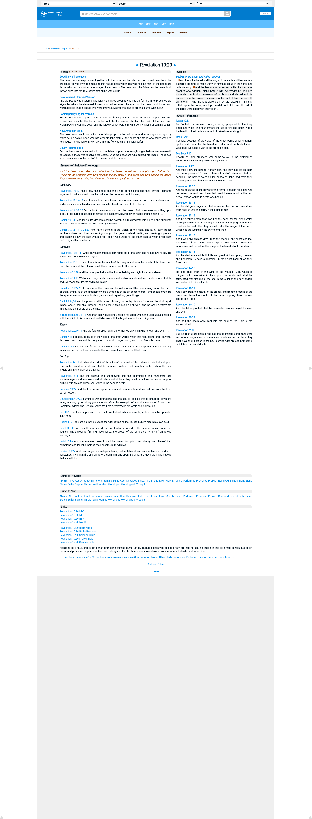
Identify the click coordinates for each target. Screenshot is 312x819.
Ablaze (64, 480)
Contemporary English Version (77, 114)
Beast (86, 480)
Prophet (212, 480)
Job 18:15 (65, 412)
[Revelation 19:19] (4, 375)
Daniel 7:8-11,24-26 (71, 288)
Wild (95, 484)
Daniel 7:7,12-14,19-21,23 (74, 229)
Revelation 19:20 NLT (72, 515)
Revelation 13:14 (185, 215)
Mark (168, 480)
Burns (116, 480)
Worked (103, 484)
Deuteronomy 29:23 (71, 398)
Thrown (88, 484)
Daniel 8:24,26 (68, 301)
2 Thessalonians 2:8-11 (73, 314)
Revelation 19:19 (69, 190)
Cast (122, 480)
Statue (63, 484)
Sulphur (79, 484)
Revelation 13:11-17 (71, 252)
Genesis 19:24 (68, 389)
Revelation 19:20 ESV (72, 518)
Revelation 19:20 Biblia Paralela (78, 531)
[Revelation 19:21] (308, 375)
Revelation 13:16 (185, 251)
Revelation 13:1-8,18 (71, 200)
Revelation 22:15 (69, 278)
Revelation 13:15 (185, 235)
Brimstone (97, 480)
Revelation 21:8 (69, 375)
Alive (71, 480)
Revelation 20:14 (185, 317)
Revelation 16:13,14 (71, 262)
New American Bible (71, 130)
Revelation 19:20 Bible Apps (76, 527)
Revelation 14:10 (69, 362)
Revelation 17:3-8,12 (71, 210)
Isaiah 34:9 (66, 441)
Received (223, 480)
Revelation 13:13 (185, 202)
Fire (148, 480)
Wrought (140, 484)
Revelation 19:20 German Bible (77, 542)
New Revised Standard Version (77, 97)
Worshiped (114, 484)
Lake (162, 480)
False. (141, 480)
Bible (47, 49)
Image (154, 480)
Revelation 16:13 (185, 288)
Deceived (131, 480)
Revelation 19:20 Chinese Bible (77, 535)
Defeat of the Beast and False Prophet (198, 76)
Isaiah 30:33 (67, 428)
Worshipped (128, 484)
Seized (234, 480)
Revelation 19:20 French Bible (76, 538)
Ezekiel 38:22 (67, 451)
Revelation (55, 49)
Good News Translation (73, 76)
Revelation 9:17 (185, 166)
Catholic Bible (156, 564)
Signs (249, 480)
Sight (242, 480)
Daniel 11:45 (67, 346)
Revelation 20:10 (69, 272)
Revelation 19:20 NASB (73, 522)
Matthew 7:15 (183, 153)
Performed (189, 480)
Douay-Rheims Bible (71, 147)
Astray (78, 480)
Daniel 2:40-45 (68, 220)
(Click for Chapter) (76, 72)
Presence (201, 480)
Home (155, 571)
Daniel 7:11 (66, 336)
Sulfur (71, 484)
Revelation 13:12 (185, 186)
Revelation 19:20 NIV (72, 511)
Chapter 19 (65, 49)
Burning (108, 480)
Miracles (177, 480)
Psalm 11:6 (66, 421)
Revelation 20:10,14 (71, 330)
